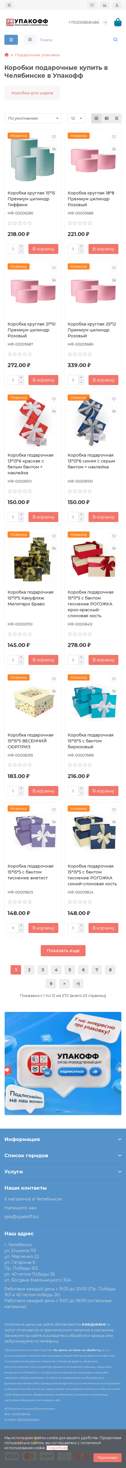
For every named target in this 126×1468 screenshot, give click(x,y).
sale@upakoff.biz (21, 1216)
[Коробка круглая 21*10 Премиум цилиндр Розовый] (33, 290)
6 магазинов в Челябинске (33, 1199)
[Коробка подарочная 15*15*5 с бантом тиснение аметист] (33, 832)
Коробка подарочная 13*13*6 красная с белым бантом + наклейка (31, 464)
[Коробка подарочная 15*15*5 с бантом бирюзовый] (93, 701)
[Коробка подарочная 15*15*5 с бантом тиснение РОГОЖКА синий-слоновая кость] (93, 832)
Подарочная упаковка (37, 54)
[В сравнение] (54, 148)
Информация (22, 1139)
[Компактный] (117, 118)
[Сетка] (96, 118)
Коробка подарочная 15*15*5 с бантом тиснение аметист (31, 872)
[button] (15, 1063)
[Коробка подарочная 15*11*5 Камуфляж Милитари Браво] (33, 558)
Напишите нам (20, 1208)
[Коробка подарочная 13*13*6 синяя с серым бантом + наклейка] (93, 421)
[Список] (106, 118)
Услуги (13, 1172)
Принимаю (108, 1457)
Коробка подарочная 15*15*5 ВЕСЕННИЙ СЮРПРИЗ (31, 740)
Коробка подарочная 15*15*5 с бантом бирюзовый (91, 740)
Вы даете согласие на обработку (77, 1350)
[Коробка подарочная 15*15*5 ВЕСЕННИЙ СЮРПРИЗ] (33, 701)
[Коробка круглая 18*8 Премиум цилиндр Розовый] (93, 159)
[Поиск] (115, 39)
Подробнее (57, 1448)
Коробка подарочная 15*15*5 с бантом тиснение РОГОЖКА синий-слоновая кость (92, 874)
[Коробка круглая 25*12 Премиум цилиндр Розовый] (93, 290)
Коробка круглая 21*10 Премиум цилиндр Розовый (31, 329)
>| (78, 983)
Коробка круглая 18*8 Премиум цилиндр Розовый (91, 198)
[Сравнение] (104, 5)
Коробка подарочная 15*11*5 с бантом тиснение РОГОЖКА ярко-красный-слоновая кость (91, 603)
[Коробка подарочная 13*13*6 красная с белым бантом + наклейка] (33, 421)
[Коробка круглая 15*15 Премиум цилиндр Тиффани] (33, 159)
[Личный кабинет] (117, 5)
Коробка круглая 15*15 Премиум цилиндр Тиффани (31, 198)
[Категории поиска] (30, 40)
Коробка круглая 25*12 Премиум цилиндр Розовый (92, 329)
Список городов (26, 1155)
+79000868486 (83, 22)
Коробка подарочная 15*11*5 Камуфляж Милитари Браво (31, 598)
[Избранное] (92, 5)
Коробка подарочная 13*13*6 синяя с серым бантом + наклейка (91, 461)
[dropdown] (9, 5)
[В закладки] (54, 137)
